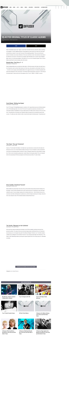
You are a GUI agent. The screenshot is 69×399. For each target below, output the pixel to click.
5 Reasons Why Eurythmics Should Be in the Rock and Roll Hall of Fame (9, 332)
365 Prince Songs (44, 7)
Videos (26, 7)
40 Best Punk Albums (24, 313)
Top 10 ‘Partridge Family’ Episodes (41, 297)
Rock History (37, 7)
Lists (18, 7)
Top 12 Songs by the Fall (24, 296)
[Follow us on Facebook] (62, 7)
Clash (23, 147)
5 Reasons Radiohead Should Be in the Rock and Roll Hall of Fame (25, 332)
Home (10, 7)
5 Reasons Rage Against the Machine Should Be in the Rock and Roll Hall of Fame (43, 332)
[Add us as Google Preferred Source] (65, 7)
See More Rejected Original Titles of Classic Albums (26, 266)
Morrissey (14, 236)
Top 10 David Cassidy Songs (8, 313)
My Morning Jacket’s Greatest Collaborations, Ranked (8, 297)
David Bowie (17, 107)
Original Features (15, 271)
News (14, 7)
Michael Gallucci (7, 39)
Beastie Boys (12, 66)
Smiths (32, 229)
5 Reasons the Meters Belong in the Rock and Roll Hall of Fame (42, 315)
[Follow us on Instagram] (60, 7)
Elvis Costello (8, 188)
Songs (22, 7)
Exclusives (31, 7)
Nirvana (17, 51)
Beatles (12, 49)
